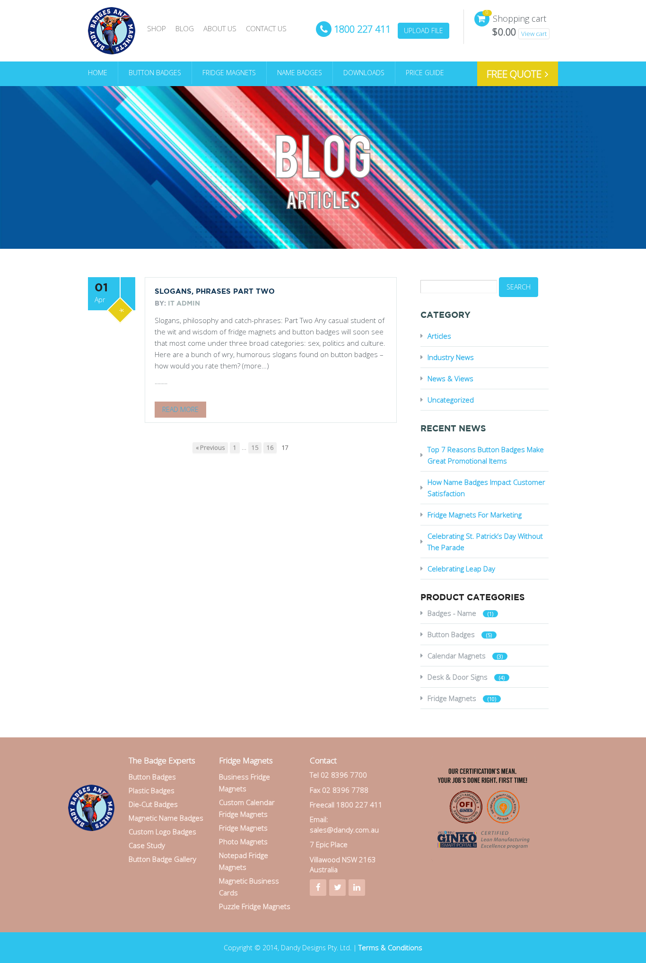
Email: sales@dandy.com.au (344, 824)
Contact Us (266, 28)
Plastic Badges (152, 790)
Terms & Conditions (390, 947)
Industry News (451, 357)
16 (270, 448)
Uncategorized (451, 399)
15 (255, 448)
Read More (180, 409)
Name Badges (299, 72)
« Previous (210, 448)
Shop (156, 28)
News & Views (450, 378)
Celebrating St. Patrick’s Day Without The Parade (485, 541)
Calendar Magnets (457, 655)
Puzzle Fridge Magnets (254, 906)
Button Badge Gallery (162, 859)
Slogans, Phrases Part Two (215, 292)
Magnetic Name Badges (166, 818)
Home (97, 72)
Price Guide (425, 72)
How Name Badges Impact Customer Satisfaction (486, 487)
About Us (219, 28)
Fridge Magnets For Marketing (475, 514)
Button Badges (155, 72)
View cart (534, 33)
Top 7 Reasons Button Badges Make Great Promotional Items (486, 455)
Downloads (363, 72)
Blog (184, 28)
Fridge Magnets (229, 72)
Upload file (423, 30)
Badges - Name (452, 613)
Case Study (147, 845)
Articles (439, 336)
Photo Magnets (243, 841)
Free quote (515, 73)
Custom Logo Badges (162, 831)
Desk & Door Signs (458, 677)
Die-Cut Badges (153, 804)
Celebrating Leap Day (461, 568)
